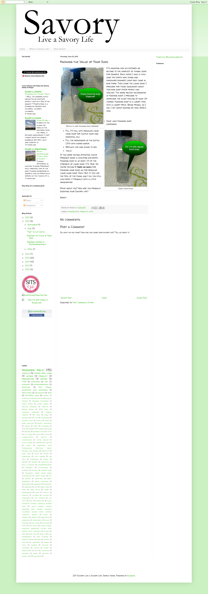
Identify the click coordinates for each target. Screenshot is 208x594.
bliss (24, 429)
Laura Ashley (43, 404)
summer (34, 545)
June (29, 228)
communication (27, 437)
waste (35, 553)
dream (45, 459)
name (46, 514)
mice (30, 501)
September (32, 224)
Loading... (26, 189)
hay (36, 487)
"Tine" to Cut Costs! (36, 231)
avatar (38, 420)
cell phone (28, 434)
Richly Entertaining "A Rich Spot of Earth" (42, 155)
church (38, 434)
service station (28, 539)
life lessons (39, 498)
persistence (37, 520)
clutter (46, 434)
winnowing (37, 556)
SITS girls (43, 409)
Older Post (142, 297)
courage (39, 442)
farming (25, 470)
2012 (27, 261)
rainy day (32, 534)
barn (47, 420)
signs (39, 539)
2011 (27, 265)
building (27, 431)
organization (28, 378)
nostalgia (26, 387)
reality (42, 534)
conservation (27, 440)
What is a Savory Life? (39, 49)
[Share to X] (98, 207)
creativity (45, 451)
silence (46, 539)
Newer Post (66, 297)
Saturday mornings (30, 412)
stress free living (43, 373)
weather (45, 553)
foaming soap (73, 211)
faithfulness (43, 467)
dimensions (26, 456)
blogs (50, 429)
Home (22, 49)
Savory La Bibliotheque (36, 149)
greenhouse (26, 484)
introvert (26, 384)
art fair (35, 418)
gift (50, 476)
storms (46, 542)
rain (23, 534)
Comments (30, 205)
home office (35, 489)
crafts (28, 445)
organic (34, 517)
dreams (25, 462)
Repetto (45, 407)
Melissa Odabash (29, 407)
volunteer (45, 550)
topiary (36, 548)
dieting (46, 454)
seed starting (42, 537)
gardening (35, 381)
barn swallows (28, 423)
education (45, 462)
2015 (27, 221)
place (47, 520)
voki (36, 550)
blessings (45, 426)
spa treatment (34, 542)
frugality (84, 211)
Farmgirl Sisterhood (40, 401)
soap (91, 211)
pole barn (35, 523)
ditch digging (40, 456)
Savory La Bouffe (33, 91)
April (30, 249)
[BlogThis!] (95, 207)
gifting (27, 478)
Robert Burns (28, 409)
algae (46, 415)
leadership (26, 498)
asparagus (45, 418)
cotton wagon (27, 442)
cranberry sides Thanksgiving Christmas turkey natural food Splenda (37, 448)
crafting (48, 442)
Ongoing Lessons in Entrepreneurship (36, 243)
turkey (46, 548)
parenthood (44, 517)
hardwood (28, 487)
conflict (44, 437)
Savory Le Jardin (33, 118)
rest (50, 393)
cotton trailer (43, 440)
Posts (28, 200)
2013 (27, 257)
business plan (38, 431)
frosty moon (40, 476)
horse (46, 489)
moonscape (40, 501)
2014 (27, 254)
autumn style (27, 420)
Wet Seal (36, 415)
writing (43, 378)
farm (24, 381)
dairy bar (26, 454)
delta (37, 454)
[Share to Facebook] (100, 207)
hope (46, 381)
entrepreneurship (45, 465)
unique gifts (26, 550)
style (24, 545)
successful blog (32, 395)
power (46, 531)
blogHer (32, 429)
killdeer (35, 495)
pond (23, 525)
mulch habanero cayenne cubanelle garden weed (37, 503)
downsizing (34, 459)
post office (33, 525)
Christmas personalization (32, 398)
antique (29, 376)
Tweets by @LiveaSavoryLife (169, 57)
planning (25, 523)
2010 (27, 269)
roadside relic (33, 370)
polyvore (45, 523)
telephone (25, 548)
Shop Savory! (60, 49)
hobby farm (44, 487)
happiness (48, 484)
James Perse (27, 404)
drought (35, 462)
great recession (42, 481)
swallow (45, 545)
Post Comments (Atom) (83, 302)
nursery (25, 517)
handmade (37, 484)
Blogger (131, 575)
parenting (26, 520)
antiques (25, 418)
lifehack (26, 373)
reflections (26, 393)
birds (36, 426)
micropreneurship (41, 384)
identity (46, 492)
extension (29, 467)
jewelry (25, 495)
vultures (25, 553)
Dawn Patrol (43, 120)
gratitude (38, 478)
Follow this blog (37, 315)
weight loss (26, 556)
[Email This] (92, 207)
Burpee (46, 395)
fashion (34, 470)
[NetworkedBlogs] (37, 311)
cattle (49, 431)
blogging (41, 429)
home (24, 489)
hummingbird (27, 492)
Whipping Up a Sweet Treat (37, 94)
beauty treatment (44, 423)
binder (27, 426)
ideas (37, 492)
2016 (27, 217)
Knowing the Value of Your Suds (39, 236)
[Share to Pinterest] (103, 207)
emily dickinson (28, 465)
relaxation (39, 393)
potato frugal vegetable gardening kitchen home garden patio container (37, 528)
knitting (46, 495)
